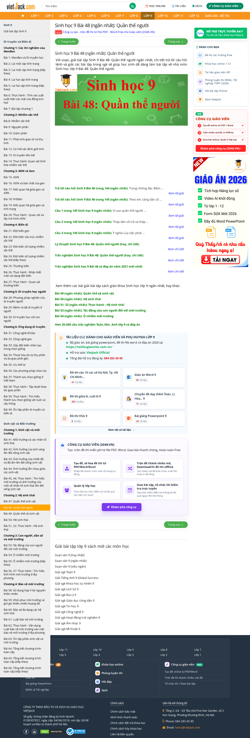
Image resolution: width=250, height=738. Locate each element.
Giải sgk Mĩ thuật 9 (67, 629)
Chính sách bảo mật (122, 711)
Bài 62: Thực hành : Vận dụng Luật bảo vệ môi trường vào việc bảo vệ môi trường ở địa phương (24, 629)
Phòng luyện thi (112, 673)
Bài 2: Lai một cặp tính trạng (21, 63)
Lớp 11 (178, 16)
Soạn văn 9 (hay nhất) (70, 555)
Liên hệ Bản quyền (122, 734)
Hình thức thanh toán (123, 717)
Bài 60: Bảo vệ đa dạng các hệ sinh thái (22, 611)
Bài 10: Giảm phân (15, 133)
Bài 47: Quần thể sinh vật (20, 501)
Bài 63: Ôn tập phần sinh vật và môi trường (23, 640)
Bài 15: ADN (11, 177)
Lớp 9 (148, 16)
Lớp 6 (105, 16)
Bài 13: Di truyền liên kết (19, 155)
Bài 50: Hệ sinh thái (16, 520)
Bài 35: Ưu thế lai (14, 364)
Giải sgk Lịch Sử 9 (67, 589)
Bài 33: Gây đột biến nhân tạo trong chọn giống (22, 347)
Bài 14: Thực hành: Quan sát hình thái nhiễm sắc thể (25, 163)
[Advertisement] (121, 154)
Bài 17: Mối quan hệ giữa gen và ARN (24, 191)
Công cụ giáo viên (225, 6)
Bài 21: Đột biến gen (16, 231)
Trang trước (67, 41)
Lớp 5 (91, 16)
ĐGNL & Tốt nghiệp (37, 689)
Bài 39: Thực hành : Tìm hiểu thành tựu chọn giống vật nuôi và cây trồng (24, 399)
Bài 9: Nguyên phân (16, 127)
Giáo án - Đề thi (217, 16)
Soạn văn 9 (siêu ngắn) (70, 566)
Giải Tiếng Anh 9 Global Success (76, 578)
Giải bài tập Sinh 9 (15, 31)
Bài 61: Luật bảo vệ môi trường (23, 619)
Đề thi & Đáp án (35, 671)
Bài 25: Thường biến (16, 266)
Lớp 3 (63, 16)
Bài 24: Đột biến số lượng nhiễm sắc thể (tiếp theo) (24, 258)
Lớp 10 (163, 16)
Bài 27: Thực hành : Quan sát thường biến (22, 283)
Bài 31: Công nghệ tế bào (19, 333)
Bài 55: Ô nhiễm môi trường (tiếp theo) (24, 563)
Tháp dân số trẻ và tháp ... (101, 222)
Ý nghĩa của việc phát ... (100, 233)
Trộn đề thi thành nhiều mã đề (184, 677)
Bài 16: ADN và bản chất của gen (24, 183)
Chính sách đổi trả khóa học (127, 723)
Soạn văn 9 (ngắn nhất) (71, 561)
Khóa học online (112, 664)
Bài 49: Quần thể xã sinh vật (21, 513)
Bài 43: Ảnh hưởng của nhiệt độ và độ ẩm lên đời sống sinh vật (24, 460)
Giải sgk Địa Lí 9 (65, 595)
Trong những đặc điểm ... (109, 188)
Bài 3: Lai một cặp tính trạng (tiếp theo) (24, 71)
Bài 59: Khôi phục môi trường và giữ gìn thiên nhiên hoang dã (24, 601)
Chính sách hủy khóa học (126, 728)
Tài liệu (180, 6)
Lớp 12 (194, 16)
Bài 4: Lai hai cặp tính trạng (21, 79)
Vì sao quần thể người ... (100, 211)
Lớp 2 (49, 16)
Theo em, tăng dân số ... (108, 199)
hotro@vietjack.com (187, 727)
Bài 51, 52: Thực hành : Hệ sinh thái (23, 527)
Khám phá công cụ (123, 507)
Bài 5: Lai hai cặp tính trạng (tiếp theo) (24, 87)
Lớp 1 (35, 16)
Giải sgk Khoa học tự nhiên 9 (74, 583)
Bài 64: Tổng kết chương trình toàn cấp (22, 650)
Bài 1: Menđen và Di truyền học (23, 57)
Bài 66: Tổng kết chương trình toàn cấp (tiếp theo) (22, 669)
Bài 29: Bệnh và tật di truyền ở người (23, 309)
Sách (198, 6)
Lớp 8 (134, 16)
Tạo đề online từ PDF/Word (181, 671)
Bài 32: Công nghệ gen (18, 339)
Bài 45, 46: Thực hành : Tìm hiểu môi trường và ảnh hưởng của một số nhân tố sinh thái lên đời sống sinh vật (24, 483)
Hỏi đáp (107, 681)
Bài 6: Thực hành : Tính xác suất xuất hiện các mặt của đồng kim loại (24, 98)
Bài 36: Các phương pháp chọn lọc (25, 370)
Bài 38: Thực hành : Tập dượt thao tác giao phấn (25, 388)
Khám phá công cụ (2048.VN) (220, 148)
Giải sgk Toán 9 (65, 572)
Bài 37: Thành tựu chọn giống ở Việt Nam (23, 378)
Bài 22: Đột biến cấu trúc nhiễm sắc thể (24, 238)
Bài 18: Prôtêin (13, 199)
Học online (157, 6)
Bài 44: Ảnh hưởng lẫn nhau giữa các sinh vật (24, 470)
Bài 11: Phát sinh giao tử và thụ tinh (23, 141)
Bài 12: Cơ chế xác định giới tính (24, 149)
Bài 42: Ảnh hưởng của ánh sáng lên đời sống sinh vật (24, 451)
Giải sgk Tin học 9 (67, 606)
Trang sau (174, 41)
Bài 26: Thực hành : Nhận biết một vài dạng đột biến (22, 274)
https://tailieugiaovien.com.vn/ (89, 347)
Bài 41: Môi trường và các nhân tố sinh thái (25, 441)
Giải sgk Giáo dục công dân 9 (74, 600)
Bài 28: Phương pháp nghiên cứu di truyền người (24, 299)
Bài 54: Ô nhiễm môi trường (21, 555)
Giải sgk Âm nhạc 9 (68, 623)
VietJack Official (98, 353)
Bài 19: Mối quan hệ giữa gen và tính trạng (24, 207)
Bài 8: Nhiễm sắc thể (16, 121)
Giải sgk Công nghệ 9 (69, 612)
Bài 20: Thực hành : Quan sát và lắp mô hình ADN (24, 216)
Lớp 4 (77, 16)
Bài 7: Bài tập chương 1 (18, 108)
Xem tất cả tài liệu (119, 429)
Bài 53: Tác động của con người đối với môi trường (23, 547)
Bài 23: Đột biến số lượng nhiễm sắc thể (24, 248)
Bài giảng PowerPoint (38, 683)
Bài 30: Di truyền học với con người (22, 318)
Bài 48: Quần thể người (18, 507)
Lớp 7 (119, 16)
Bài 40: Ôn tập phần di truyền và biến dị (24, 411)
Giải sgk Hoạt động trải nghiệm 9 (77, 617)
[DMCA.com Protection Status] (52, 731)
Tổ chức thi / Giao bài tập (180, 683)
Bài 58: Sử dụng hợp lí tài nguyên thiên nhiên (24, 592)
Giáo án (30, 677)
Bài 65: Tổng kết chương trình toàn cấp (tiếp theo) (22, 660)
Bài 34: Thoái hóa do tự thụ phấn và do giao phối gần (24, 356)
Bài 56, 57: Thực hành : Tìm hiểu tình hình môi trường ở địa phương (24, 574)
